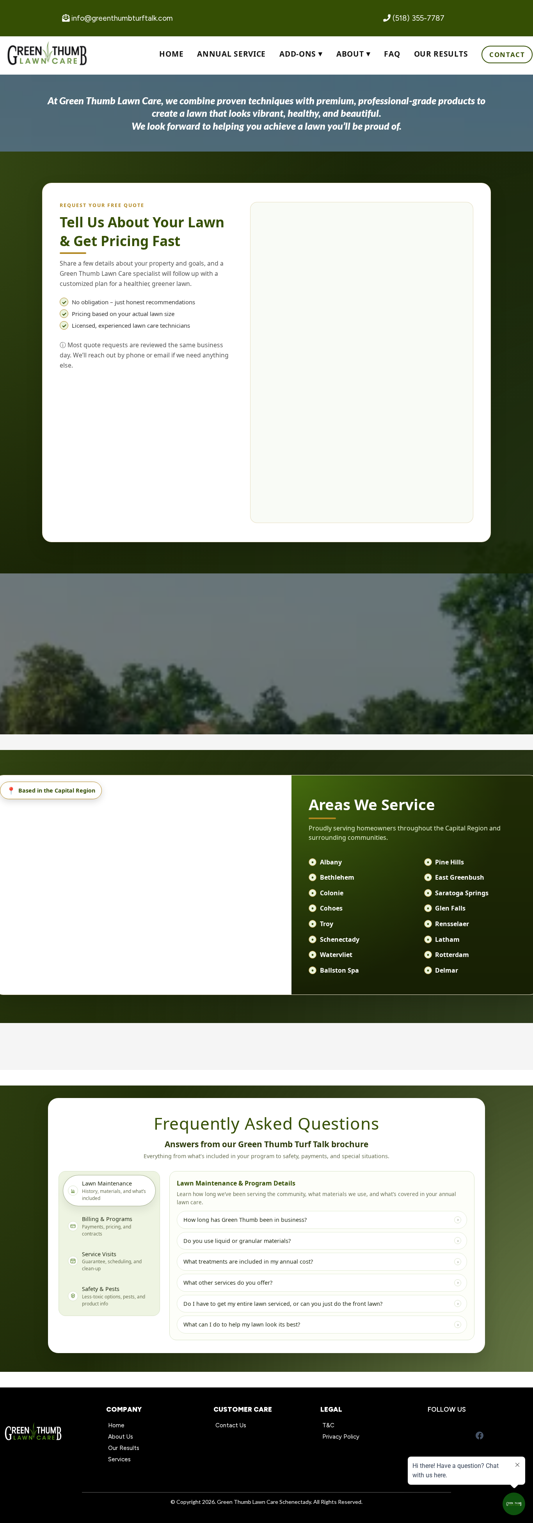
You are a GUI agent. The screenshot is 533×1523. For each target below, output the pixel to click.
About (350, 53)
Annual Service (231, 53)
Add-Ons (297, 53)
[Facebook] (479, 1435)
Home (171, 53)
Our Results (441, 53)
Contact (507, 54)
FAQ (392, 53)
